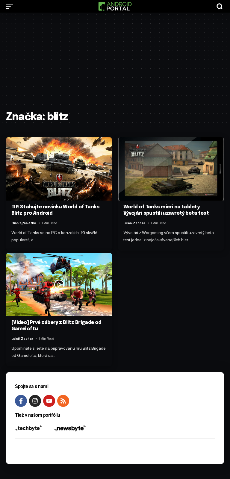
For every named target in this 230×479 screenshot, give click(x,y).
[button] (11, 6)
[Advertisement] (115, 65)
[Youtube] (49, 401)
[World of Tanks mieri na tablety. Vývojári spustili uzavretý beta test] (171, 169)
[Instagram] (35, 401)
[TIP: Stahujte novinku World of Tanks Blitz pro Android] (59, 169)
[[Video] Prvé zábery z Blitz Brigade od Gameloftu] (59, 284)
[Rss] (63, 401)
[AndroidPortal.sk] (115, 6)
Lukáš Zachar (134, 223)
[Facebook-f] (21, 401)
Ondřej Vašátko (23, 223)
